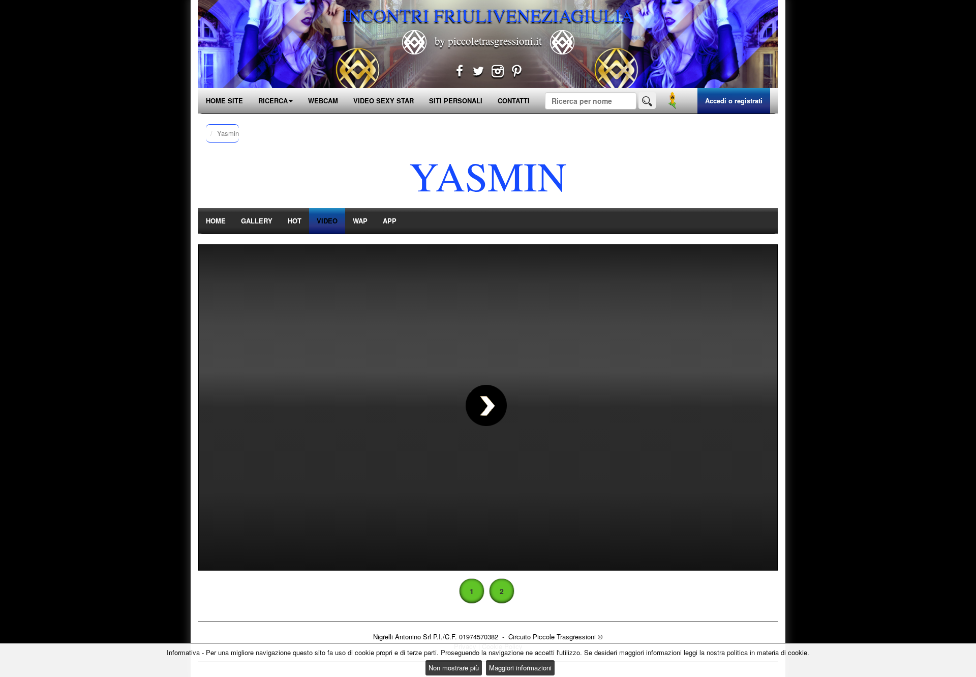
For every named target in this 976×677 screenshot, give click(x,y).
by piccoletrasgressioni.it (488, 41)
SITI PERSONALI (455, 100)
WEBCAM (323, 100)
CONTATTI (514, 100)
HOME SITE (224, 100)
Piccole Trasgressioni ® (568, 636)
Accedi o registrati (733, 100)
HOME (216, 220)
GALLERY (256, 220)
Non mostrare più (454, 667)
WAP (360, 220)
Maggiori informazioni (520, 667)
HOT (294, 220)
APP (389, 220)
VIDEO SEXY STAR (383, 100)
